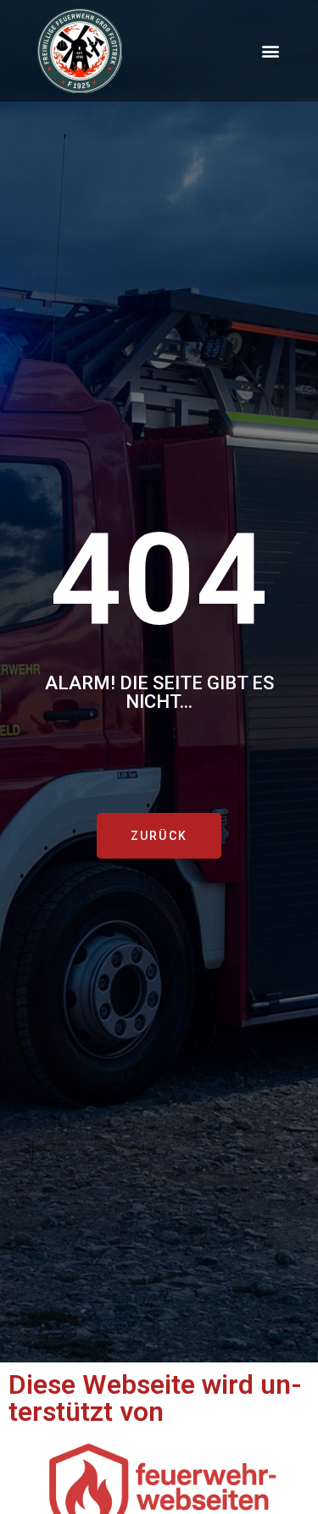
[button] (270, 51)
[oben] (287, 1434)
